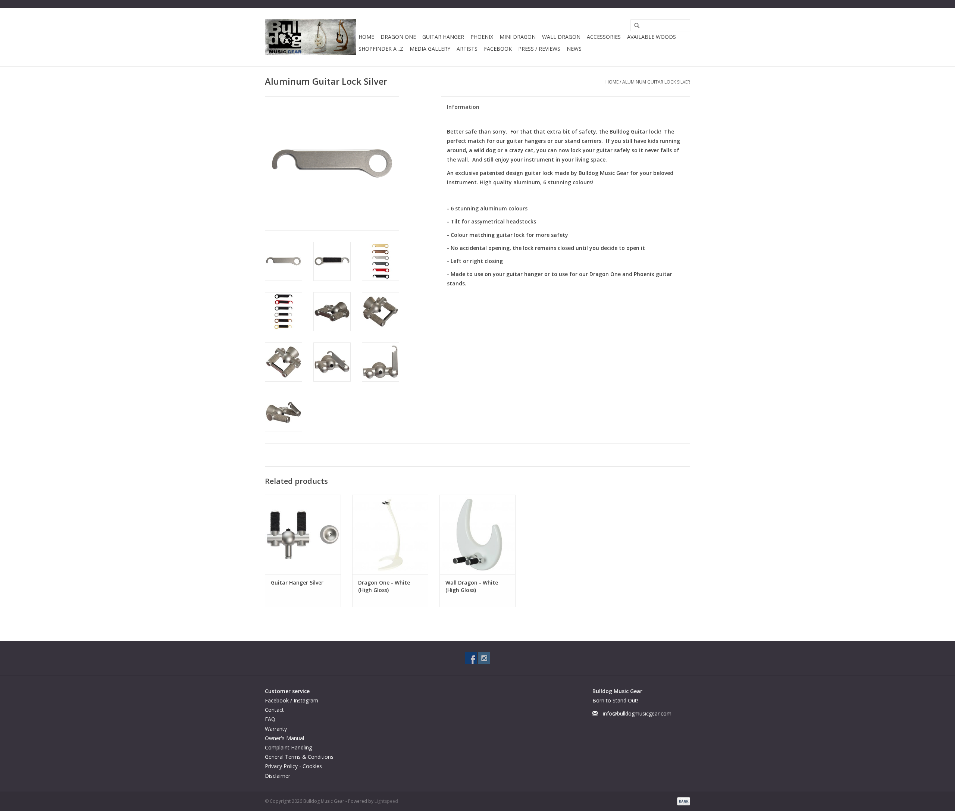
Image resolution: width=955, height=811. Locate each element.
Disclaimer (277, 775)
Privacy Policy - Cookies (293, 766)
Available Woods (651, 36)
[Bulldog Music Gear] (310, 37)
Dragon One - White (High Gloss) (384, 586)
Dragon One (398, 36)
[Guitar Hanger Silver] (303, 534)
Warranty (276, 728)
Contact (274, 709)
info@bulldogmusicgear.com (637, 713)
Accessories (604, 36)
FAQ (270, 719)
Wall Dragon (561, 36)
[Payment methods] (682, 801)
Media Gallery (430, 48)
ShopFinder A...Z (380, 48)
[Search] (634, 25)
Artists (467, 48)
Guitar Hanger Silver (297, 582)
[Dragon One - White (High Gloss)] (390, 534)
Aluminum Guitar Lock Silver (656, 82)
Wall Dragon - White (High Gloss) (471, 586)
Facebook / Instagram (291, 700)
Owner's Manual (284, 738)
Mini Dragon (518, 36)
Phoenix (481, 36)
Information (463, 106)
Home (366, 36)
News (574, 48)
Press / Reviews (539, 48)
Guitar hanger (443, 36)
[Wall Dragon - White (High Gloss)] (477, 534)
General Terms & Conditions (299, 756)
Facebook (498, 48)
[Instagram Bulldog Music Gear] (484, 658)
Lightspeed (386, 801)
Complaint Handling (288, 747)
